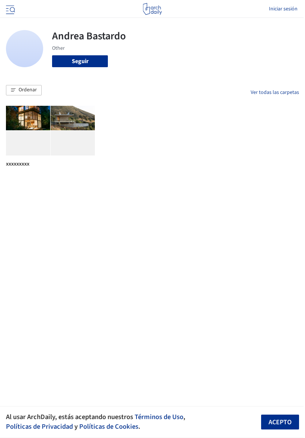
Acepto (280, 422)
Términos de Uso (159, 417)
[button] (24, 90)
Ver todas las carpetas (275, 92)
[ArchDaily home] (152, 9)
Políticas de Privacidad (39, 426)
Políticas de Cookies (108, 426)
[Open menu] (9, 9)
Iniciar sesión (283, 9)
